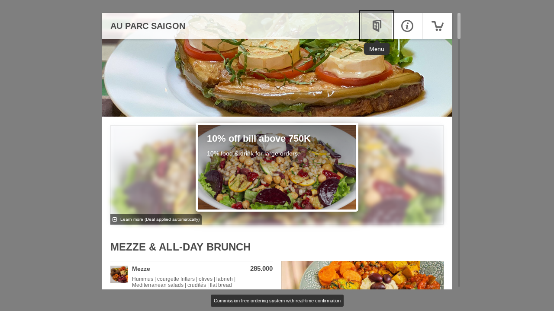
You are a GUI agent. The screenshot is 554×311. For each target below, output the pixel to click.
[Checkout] (437, 26)
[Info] (407, 26)
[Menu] (376, 26)
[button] (191, 277)
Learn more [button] (159, 219)
